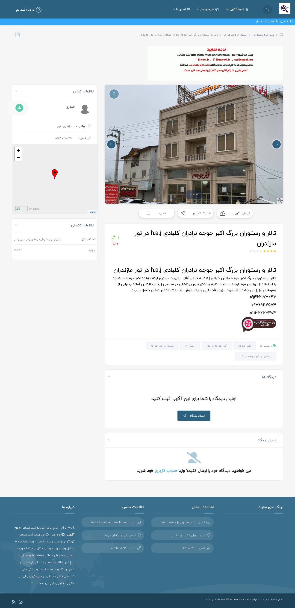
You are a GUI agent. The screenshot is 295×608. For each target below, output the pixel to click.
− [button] (18, 157)
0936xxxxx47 (63, 138)
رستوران (190, 345)
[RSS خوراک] (13, 602)
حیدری (70, 106)
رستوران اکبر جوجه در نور (255, 356)
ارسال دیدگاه (197, 415)
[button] (190, 194)
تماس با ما (179, 9)
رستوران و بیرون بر (235, 34)
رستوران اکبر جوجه (162, 345)
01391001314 (188, 548)
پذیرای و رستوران (263, 34)
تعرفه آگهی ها (235, 9)
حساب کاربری (165, 470)
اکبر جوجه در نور (216, 345)
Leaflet (92, 212)
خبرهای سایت (205, 9)
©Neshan (34, 209)
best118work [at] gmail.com (178, 522)
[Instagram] (21, 602)
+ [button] (18, 150)
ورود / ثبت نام (25, 9)
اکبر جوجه (244, 345)
